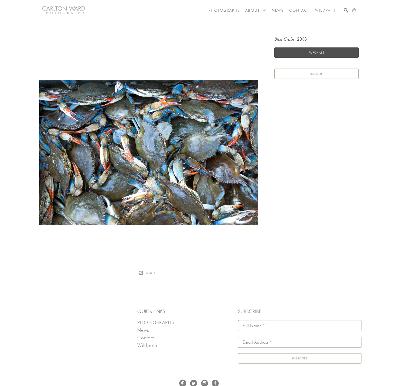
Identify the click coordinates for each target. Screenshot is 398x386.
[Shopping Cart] (354, 10)
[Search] (346, 10)
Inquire (316, 73)
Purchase (316, 52)
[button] (255, 10)
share (150, 273)
